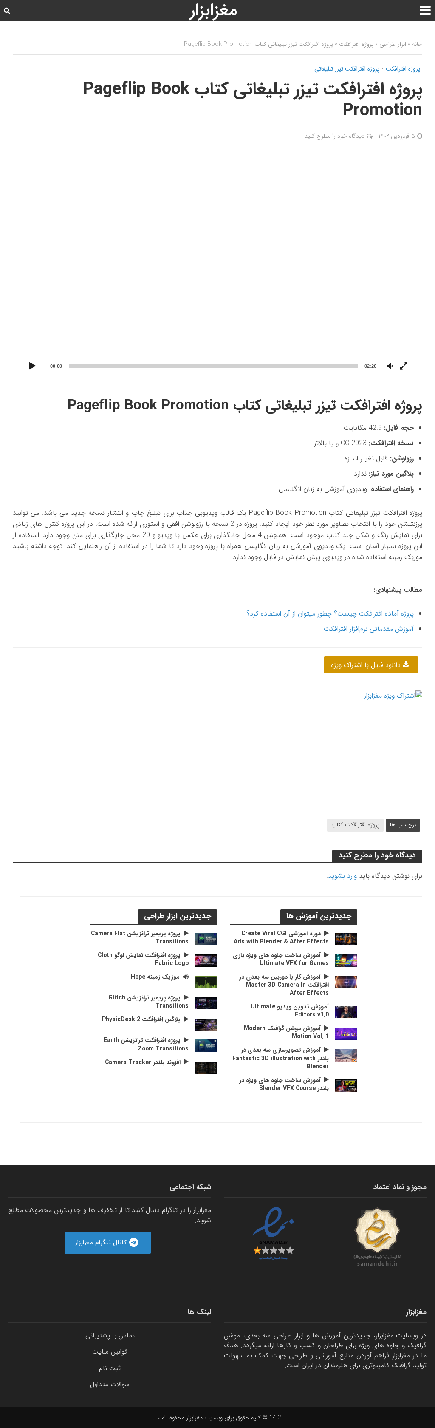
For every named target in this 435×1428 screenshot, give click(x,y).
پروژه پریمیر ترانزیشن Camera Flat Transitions (140, 938)
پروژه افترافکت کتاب (355, 824)
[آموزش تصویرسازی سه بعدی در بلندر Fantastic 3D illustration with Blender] (346, 1055)
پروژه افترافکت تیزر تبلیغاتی (346, 69)
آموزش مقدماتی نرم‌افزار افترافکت (369, 629)
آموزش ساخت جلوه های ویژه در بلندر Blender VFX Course (284, 1084)
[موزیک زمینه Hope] (206, 982)
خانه (417, 44)
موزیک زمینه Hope (155, 977)
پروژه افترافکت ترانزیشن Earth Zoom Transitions (146, 1044)
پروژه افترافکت (356, 44)
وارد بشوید (342, 876)
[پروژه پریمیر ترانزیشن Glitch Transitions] (206, 1002)
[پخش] (32, 366)
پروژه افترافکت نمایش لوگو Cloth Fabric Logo (143, 959)
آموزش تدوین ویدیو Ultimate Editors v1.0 (290, 1011)
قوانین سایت (109, 1351)
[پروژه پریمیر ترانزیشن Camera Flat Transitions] (206, 938)
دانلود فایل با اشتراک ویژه (367, 665)
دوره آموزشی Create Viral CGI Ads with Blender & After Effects (281, 938)
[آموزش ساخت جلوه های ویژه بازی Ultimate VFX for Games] (346, 960)
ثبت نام (110, 1368)
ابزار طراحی (392, 44)
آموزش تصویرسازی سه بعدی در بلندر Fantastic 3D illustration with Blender (280, 1058)
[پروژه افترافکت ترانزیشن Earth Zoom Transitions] (206, 1045)
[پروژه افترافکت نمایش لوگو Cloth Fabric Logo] (206, 960)
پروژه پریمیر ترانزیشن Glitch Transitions (148, 1002)
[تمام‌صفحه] (403, 366)
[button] (217, 269)
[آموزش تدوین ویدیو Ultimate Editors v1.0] (346, 1011)
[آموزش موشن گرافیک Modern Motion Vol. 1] (346, 1033)
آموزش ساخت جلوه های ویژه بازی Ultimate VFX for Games (281, 959)
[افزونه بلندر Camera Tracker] (206, 1067)
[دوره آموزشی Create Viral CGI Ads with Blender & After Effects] (346, 938)
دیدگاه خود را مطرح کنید (334, 136)
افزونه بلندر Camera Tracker (143, 1063)
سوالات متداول (110, 1384)
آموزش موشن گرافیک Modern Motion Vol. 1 (286, 1033)
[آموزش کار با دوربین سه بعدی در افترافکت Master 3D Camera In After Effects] (346, 982)
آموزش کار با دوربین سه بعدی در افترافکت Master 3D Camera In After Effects (284, 985)
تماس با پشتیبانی (110, 1335)
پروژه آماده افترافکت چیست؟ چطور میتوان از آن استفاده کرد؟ (330, 613)
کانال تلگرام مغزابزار (102, 1242)
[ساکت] (390, 366)
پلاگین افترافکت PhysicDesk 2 (141, 1020)
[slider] (213, 366)
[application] (217, 269)
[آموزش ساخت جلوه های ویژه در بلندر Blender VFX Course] (346, 1085)
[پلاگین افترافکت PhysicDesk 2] (206, 1024)
